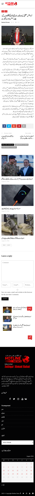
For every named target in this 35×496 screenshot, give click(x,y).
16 (31, 470)
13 (17, 470)
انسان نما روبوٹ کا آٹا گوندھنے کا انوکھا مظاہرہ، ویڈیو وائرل (12, 238)
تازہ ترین (6, 11)
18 (8, 474)
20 (17, 474)
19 (13, 474)
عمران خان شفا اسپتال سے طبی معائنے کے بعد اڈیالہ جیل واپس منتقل (22, 318)
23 (31, 474)
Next (8, 245)
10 (3, 470)
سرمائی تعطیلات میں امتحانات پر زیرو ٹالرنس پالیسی (7, 137)
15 (26, 470)
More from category (9, 147)
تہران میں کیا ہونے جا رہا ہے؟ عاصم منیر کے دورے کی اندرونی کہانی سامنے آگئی (17, 179)
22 (26, 474)
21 (22, 474)
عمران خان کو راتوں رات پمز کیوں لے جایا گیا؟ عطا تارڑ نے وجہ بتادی (20, 309)
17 (3, 474)
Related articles (7, 145)
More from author (21, 145)
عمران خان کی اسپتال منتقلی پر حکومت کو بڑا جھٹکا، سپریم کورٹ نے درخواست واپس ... (21, 326)
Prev (4, 245)
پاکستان (3, 11)
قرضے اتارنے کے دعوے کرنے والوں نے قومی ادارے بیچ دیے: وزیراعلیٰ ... (27, 137)
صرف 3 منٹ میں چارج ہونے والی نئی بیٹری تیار (10, 208)
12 (13, 470)
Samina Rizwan (5, 22)
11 (8, 470)
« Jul (2, 485)
